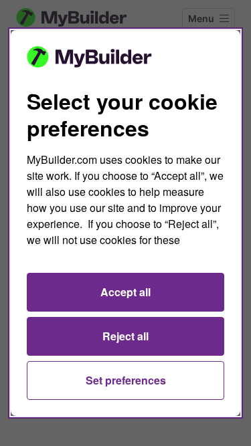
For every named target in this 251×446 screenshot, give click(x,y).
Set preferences (126, 380)
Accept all (125, 292)
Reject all (125, 336)
